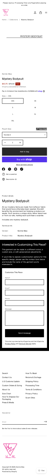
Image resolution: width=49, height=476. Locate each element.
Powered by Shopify (9, 472)
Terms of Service (25, 344)
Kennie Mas (7, 74)
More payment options (24, 165)
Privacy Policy (10, 344)
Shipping (5, 87)
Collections (14, 20)
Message (8, 309)
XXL (12, 121)
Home (4, 20)
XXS (12, 101)
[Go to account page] (35, 12)
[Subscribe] (45, 421)
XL (35, 114)
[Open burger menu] (46, 12)
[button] (40, 12)
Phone (7, 299)
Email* (7, 288)
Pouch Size (24, 129)
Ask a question (11, 174)
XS (35, 101)
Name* (7, 278)
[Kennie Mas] (5, 12)
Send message (24, 333)
